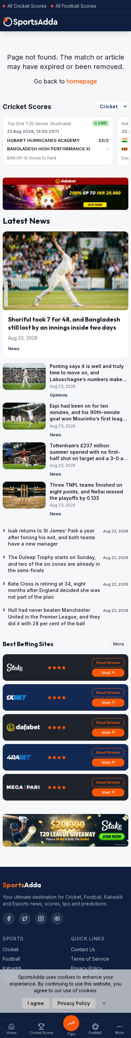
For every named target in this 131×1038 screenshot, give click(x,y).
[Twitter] (25, 919)
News (13, 348)
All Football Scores (75, 6)
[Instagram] (41, 919)
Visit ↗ (108, 672)
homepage (82, 81)
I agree (36, 1003)
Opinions (59, 395)
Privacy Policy (86, 968)
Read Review (108, 662)
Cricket (10, 949)
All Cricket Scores (27, 6)
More (118, 643)
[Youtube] (57, 919)
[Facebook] (9, 919)
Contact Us (83, 949)
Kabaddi (12, 968)
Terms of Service (90, 959)
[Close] (104, 1003)
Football (11, 959)
